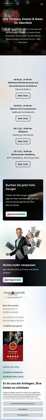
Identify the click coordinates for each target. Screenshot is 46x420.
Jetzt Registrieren (13, 280)
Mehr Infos (23, 95)
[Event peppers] (13, 346)
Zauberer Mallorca (13, 376)
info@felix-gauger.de (12, 326)
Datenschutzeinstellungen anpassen (23, 404)
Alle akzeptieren (23, 415)
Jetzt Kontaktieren (16, 214)
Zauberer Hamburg (13, 372)
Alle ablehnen (23, 409)
